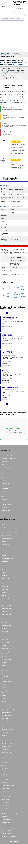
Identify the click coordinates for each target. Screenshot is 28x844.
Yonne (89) (5, 782)
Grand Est (4, 474)
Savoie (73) (5, 735)
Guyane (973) (5, 808)
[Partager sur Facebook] (24, 288)
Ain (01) (4, 524)
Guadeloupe (5, 477)
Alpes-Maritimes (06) (7, 538)
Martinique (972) (6, 805)
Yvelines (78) (5, 749)
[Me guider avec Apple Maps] (24, 294)
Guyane (4, 480)
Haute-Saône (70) (6, 726)
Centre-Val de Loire (6, 464)
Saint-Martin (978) (6, 822)
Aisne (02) (4, 527)
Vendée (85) (5, 771)
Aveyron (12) (5, 555)
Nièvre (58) (5, 692)
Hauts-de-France (6, 483)
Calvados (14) (5, 561)
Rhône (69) (5, 724)
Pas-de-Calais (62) (6, 704)
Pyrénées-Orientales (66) (8, 715)
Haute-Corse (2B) (6, 608)
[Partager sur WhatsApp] (10, 288)
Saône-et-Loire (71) (7, 729)
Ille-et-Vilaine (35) (6, 625)
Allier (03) (4, 530)
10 (12, 313)
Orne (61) (4, 701)
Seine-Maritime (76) (7, 743)
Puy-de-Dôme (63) (6, 707)
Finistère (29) (5, 603)
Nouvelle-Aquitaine (6, 504)
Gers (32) (4, 617)
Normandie (5, 499)
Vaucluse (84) (5, 768)
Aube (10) (4, 549)
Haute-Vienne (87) (6, 777)
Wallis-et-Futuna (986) (7, 828)
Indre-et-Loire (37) (6, 631)
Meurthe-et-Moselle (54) (8, 681)
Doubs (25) (5, 589)
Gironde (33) (5, 620)
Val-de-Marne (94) (6, 796)
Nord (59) (4, 695)
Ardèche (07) (5, 541)
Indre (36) (4, 628)
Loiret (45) (4, 653)
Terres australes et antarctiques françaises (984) (13, 825)
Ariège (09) (5, 547)
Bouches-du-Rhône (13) (8, 558)
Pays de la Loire (6, 510)
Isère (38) (4, 634)
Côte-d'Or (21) (5, 578)
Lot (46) (4, 656)
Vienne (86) (5, 774)
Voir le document (14, 217)
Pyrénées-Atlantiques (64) (8, 709)
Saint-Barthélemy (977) (7, 819)
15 (15, 313)
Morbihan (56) (5, 687)
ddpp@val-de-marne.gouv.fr (16, 270)
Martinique (4, 494)
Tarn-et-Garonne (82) (7, 762)
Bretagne (4, 461)
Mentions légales (14, 841)
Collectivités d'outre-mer (8, 467)
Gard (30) (4, 611)
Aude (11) (4, 552)
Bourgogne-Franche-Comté (8, 458)
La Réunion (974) (6, 811)
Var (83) (4, 765)
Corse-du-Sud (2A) (6, 605)
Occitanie (4, 507)
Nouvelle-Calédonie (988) (8, 833)
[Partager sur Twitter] (17, 288)
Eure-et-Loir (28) (6, 598)
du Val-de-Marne (16, 64)
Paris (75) (4, 740)
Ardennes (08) (5, 544)
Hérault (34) (5, 622)
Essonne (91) (5, 788)
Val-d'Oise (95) (5, 799)
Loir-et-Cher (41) (6, 642)
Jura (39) (4, 636)
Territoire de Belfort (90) (8, 785)
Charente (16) (5, 566)
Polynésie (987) (6, 830)
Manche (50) (5, 668)
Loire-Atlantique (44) (7, 651)
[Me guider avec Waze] (10, 294)
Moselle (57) (5, 690)
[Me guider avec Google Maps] (17, 294)
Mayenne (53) (5, 676)
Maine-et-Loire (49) (6, 665)
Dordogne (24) (5, 586)
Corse (3, 472)
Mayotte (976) (5, 816)
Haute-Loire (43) (6, 648)
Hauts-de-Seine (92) (7, 791)
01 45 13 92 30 (13, 267)
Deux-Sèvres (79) (6, 752)
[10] (20, 313)
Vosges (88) (5, 779)
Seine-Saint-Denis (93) (7, 794)
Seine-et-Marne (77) (7, 746)
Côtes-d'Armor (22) (6, 581)
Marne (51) (5, 670)
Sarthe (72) (5, 732)
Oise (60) (4, 698)
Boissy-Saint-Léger (18, 62)
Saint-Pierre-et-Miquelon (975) (9, 813)
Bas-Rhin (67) (5, 718)
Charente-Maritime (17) (7, 569)
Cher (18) (4, 572)
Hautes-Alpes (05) (6, 535)
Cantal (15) (5, 564)
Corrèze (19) (5, 575)
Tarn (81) (4, 757)
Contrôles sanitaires (18, 3)
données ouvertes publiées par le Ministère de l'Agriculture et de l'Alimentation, (13, 74)
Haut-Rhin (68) (5, 721)
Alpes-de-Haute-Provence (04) (9, 532)
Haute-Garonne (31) (7, 614)
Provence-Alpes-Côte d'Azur (9, 513)
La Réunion (5, 491)
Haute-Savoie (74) (6, 738)
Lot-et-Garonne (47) (7, 659)
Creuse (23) (5, 583)
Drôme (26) (5, 592)
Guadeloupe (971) (6, 802)
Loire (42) (4, 645)
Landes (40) (5, 639)
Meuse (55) (5, 684)
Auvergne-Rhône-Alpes (7, 455)
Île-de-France (5, 488)
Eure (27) (4, 595)
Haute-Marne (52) (6, 673)
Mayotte (4, 496)
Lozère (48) (5, 662)
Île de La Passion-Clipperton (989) (10, 836)
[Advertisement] (14, 36)
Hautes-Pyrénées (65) (7, 712)
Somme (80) (5, 755)
